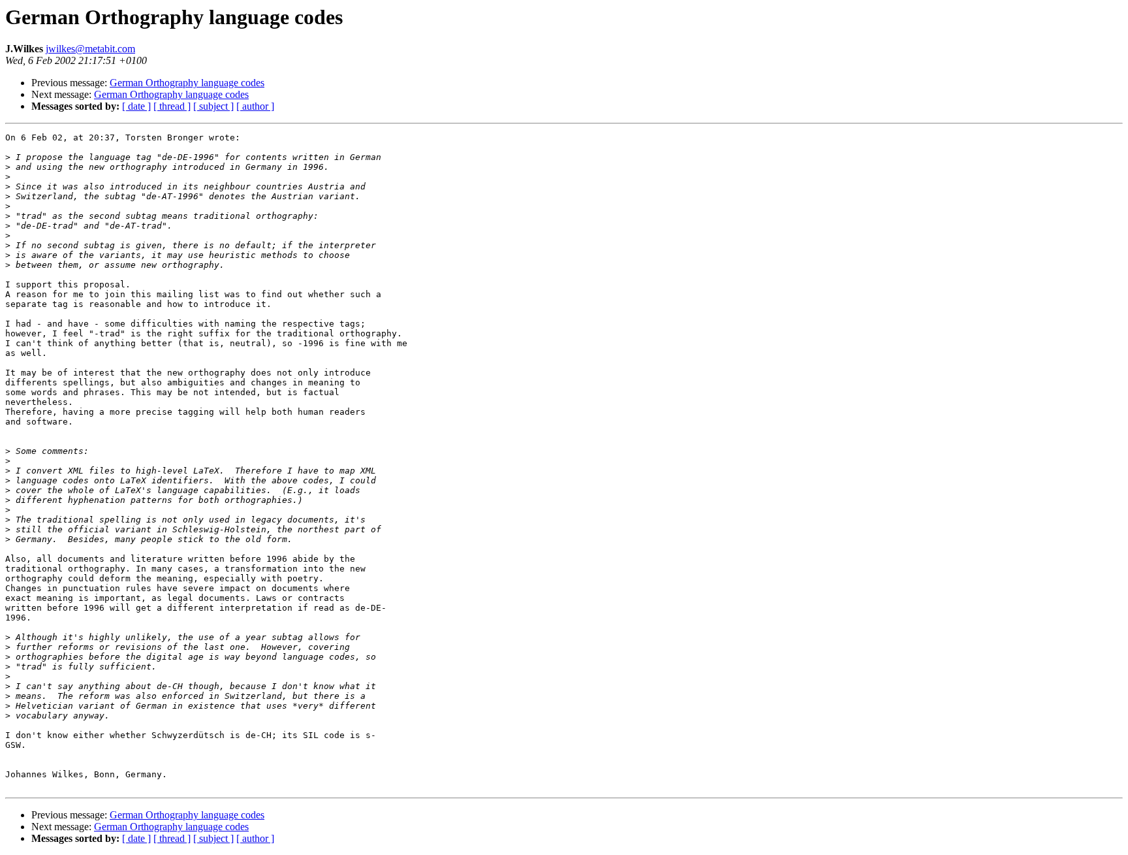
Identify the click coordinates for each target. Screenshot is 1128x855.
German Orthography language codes (187, 82)
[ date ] (136, 106)
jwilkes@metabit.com (90, 48)
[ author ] (255, 106)
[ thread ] (172, 106)
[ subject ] (213, 106)
